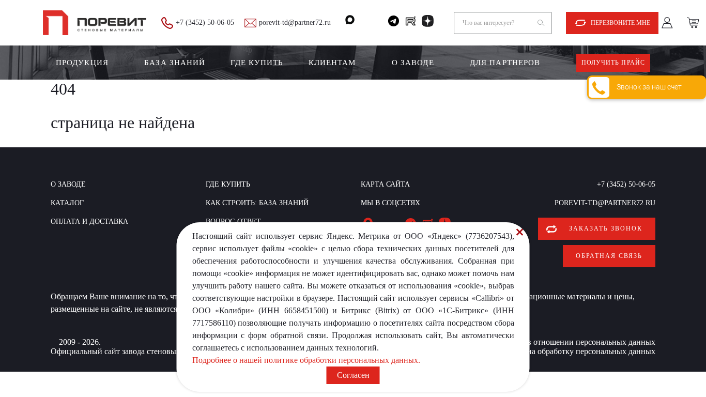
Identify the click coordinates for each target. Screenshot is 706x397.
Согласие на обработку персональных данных (574, 351)
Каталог (67, 203)
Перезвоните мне (620, 22)
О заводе (413, 62)
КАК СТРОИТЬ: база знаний (257, 203)
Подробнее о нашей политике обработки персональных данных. (306, 360)
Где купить (257, 62)
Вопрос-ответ (233, 221)
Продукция (82, 62)
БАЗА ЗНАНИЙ (174, 62)
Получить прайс (613, 62)
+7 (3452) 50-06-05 (205, 22)
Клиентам (332, 62)
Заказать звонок (605, 228)
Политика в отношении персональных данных (572, 342)
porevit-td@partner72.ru (295, 22)
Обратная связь (609, 255)
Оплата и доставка (89, 221)
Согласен (353, 375)
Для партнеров (505, 62)
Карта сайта (385, 184)
